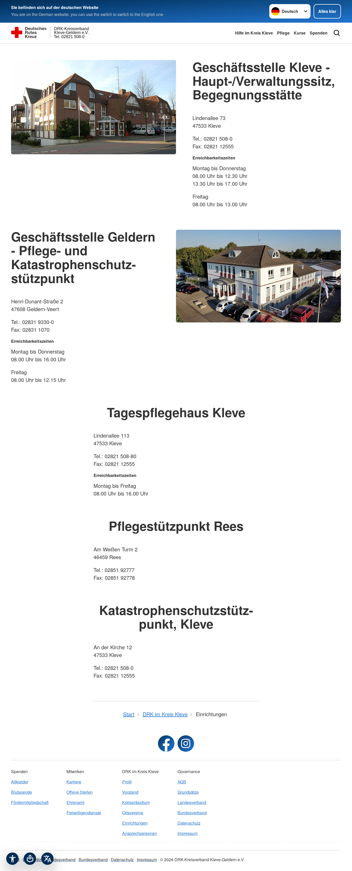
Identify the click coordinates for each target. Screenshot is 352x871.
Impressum (188, 833)
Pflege (283, 33)
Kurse (300, 33)
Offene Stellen (79, 792)
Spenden (319, 33)
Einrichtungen (135, 823)
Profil (127, 782)
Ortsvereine (132, 813)
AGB (182, 782)
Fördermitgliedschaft (29, 802)
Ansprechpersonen (139, 833)
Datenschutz (189, 823)
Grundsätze (188, 792)
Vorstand (130, 792)
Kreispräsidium (136, 802)
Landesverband (192, 802)
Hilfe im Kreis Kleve (254, 33)
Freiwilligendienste (83, 813)
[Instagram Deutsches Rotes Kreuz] (186, 743)
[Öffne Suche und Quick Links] (337, 33)
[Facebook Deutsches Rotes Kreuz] (166, 743)
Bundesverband (192, 813)
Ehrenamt (75, 802)
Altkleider (19, 782)
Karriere (73, 782)
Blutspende (21, 792)
